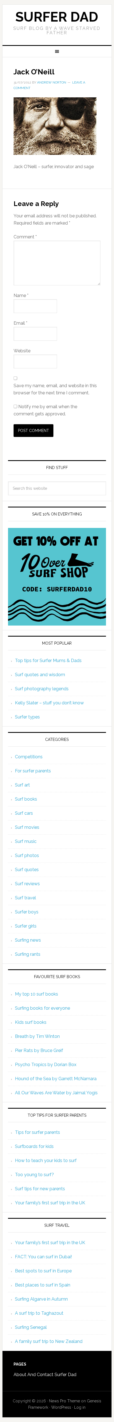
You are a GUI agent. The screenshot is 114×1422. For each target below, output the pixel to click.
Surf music (26, 841)
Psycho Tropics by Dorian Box (45, 1064)
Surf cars (24, 813)
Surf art (22, 785)
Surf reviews (27, 883)
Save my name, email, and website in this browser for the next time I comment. (55, 389)
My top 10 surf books (36, 994)
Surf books (26, 799)
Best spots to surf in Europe (43, 1270)
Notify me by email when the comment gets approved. (45, 410)
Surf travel (25, 897)
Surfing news (28, 940)
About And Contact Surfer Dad (45, 1374)
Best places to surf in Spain (42, 1285)
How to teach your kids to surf (46, 1160)
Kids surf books (30, 1022)
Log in (80, 1407)
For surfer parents (33, 770)
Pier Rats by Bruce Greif (39, 1050)
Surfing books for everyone (42, 1008)
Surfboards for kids (34, 1146)
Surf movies (27, 827)
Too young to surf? (34, 1174)
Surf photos (27, 855)
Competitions (29, 756)
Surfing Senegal (31, 1327)
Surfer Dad (56, 17)
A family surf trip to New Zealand (48, 1341)
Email (20, 323)
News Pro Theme (64, 1401)
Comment (25, 236)
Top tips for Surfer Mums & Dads (48, 660)
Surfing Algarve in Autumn (41, 1299)
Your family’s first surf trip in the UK (50, 1202)
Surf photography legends (42, 688)
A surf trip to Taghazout (39, 1313)
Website (22, 350)
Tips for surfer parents (37, 1132)
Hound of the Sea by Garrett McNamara (56, 1078)
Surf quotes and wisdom (40, 674)
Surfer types (27, 717)
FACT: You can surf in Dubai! (43, 1256)
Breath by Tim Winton (37, 1036)
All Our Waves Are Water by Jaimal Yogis (56, 1092)
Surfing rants (27, 954)
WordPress (61, 1407)
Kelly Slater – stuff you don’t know (49, 702)
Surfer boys (26, 912)
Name (21, 295)
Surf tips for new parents (40, 1188)
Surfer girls (26, 926)
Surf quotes (27, 869)
